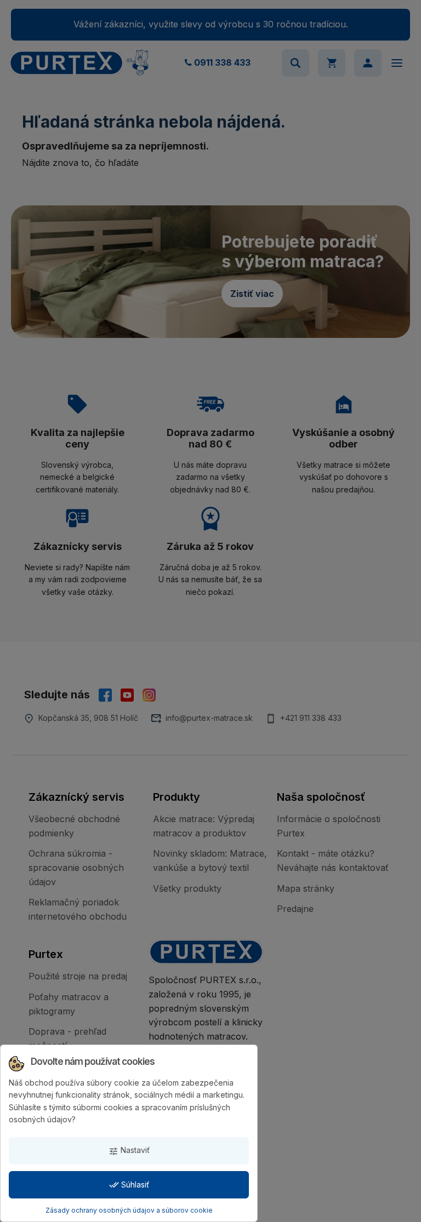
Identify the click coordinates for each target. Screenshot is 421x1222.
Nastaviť (129, 1150)
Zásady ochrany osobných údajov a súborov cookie (129, 1210)
